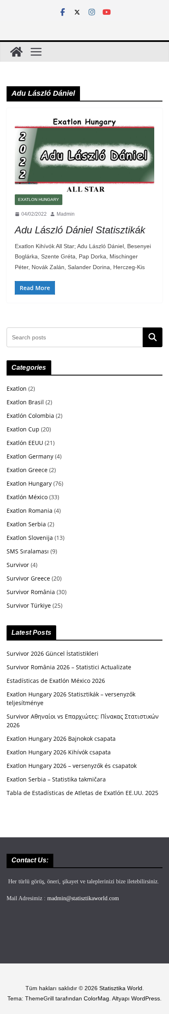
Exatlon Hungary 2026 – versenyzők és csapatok (72, 766)
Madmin (66, 214)
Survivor (18, 565)
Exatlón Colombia (30, 415)
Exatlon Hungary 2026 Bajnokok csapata (61, 738)
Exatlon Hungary (38, 199)
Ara (153, 337)
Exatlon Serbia (26, 524)
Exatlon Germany (30, 456)
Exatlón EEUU (25, 443)
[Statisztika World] (16, 52)
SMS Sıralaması (28, 551)
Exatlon (17, 388)
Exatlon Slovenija (30, 538)
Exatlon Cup (23, 429)
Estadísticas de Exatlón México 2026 (56, 680)
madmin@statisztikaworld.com (83, 898)
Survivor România (31, 592)
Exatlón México (27, 497)
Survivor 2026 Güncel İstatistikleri (52, 653)
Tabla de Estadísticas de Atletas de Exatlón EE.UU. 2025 (82, 793)
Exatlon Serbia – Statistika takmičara (56, 779)
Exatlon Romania (30, 510)
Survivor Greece (28, 578)
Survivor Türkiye (29, 605)
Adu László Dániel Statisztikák (80, 229)
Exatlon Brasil (25, 402)
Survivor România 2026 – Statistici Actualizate (69, 667)
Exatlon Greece (27, 470)
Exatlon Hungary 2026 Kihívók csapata (59, 752)
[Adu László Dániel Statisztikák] (84, 155)
